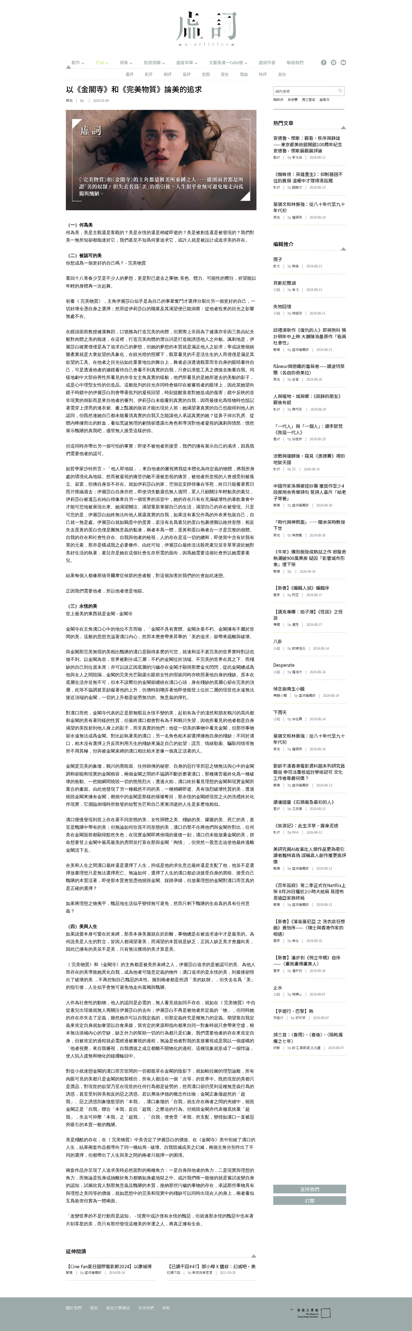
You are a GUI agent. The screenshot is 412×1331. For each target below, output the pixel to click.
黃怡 (295, 940)
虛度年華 (184, 62)
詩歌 (276, 1047)
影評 (148, 74)
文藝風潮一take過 (226, 62)
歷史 (225, 74)
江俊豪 (297, 808)
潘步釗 (297, 970)
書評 (129, 74)
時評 (263, 74)
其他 (282, 74)
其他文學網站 (118, 1308)
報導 (69, 1272)
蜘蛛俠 (278, 99)
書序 (276, 594)
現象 (124, 62)
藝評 (187, 74)
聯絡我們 (295, 62)
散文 (276, 265)
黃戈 (295, 289)
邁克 (295, 624)
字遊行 (278, 1017)
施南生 (325, 99)
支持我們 (146, 1308)
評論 (100, 62)
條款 (166, 1308)
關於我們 (74, 1308)
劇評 (168, 74)
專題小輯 (280, 695)
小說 (276, 289)
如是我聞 (152, 62)
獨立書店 (308, 99)
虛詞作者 (267, 62)
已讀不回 (173, 1272)
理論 (244, 74)
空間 (206, 74)
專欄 (276, 624)
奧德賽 (293, 99)
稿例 (94, 1308)
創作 (75, 62)
